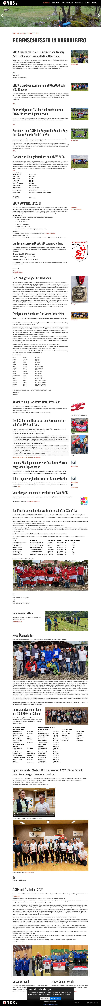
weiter (99, 16)
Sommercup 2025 (17, 621)
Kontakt (87, 3)
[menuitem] (46, 3)
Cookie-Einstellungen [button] (50, 1001)
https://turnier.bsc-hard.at (33, 501)
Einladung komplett (17, 272)
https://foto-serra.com (29, 872)
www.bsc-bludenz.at (50, 233)
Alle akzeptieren (55, 998)
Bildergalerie (55, 3)
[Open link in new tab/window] (50, 595)
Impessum (94, 3)
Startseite (46, 3)
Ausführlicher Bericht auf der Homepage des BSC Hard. (27, 457)
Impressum (76, 1002)
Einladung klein (16, 271)
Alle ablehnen (45, 998)
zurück (2, 16)
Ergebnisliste (74, 487)
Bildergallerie (74, 466)
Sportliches (78, 3)
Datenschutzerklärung (48, 1004)
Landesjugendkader (67, 3)
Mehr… (14, 73)
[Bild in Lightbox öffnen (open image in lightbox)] (79, 56)
